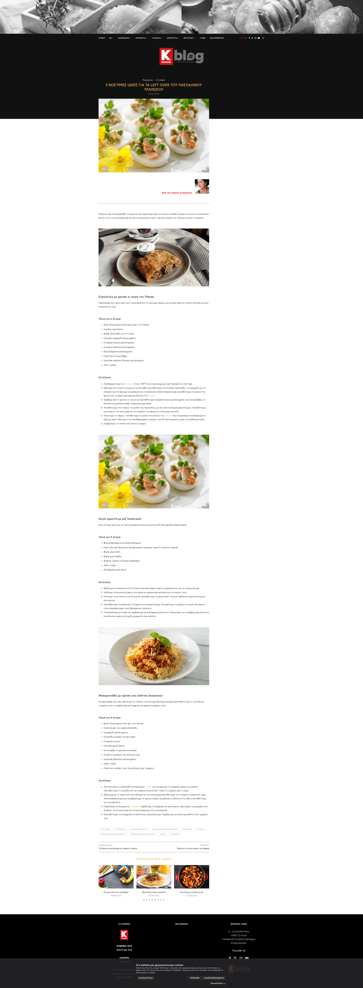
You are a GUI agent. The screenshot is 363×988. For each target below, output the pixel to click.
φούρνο (129, 384)
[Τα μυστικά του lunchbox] (116, 876)
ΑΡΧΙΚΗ (102, 38)
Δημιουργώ (172, 38)
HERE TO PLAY (239, 936)
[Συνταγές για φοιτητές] (191, 876)
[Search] (263, 38)
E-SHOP (243, 38)
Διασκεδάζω (124, 38)
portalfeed (120, 829)
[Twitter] (252, 38)
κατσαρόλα (135, 807)
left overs (105, 829)
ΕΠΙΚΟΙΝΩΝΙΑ (238, 943)
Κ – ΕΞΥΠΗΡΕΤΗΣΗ (238, 932)
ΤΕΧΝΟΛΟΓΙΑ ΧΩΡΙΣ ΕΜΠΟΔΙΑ (238, 939)
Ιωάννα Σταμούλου (138, 829)
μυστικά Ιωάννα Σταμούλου (112, 834)
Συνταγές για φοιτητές (191, 892)
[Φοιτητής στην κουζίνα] (153, 876)
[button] (102, 882)
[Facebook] (249, 38)
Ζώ (110, 38)
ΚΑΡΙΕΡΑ (124, 958)
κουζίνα (200, 829)
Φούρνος (174, 834)
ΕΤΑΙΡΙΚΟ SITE (124, 946)
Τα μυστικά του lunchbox (116, 892)
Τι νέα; (203, 38)
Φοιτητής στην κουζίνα (154, 892)
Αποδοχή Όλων (146, 978)
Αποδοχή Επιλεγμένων (214, 978)
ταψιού (168, 416)
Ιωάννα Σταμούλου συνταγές (164, 829)
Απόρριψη (194, 978)
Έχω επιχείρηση (217, 38)
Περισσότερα (217, 983)
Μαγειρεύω (141, 38)
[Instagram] (255, 38)
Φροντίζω (188, 38)
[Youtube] (259, 38)
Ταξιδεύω (156, 38)
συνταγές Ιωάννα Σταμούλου (142, 834)
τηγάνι (152, 396)
